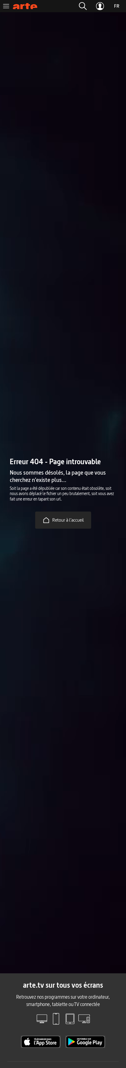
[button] (82, 6)
